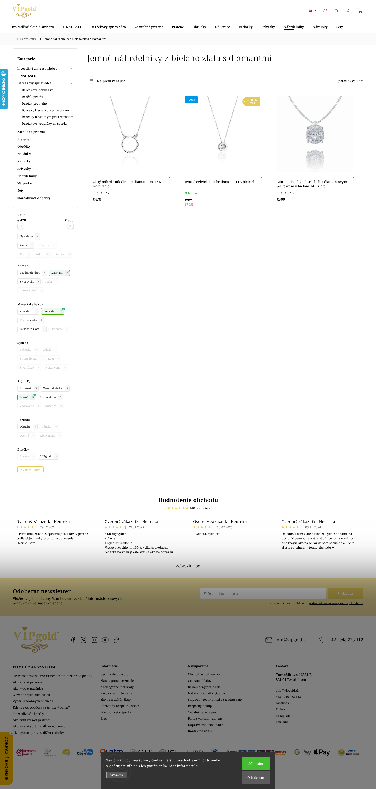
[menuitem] (33, 27)
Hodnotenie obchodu (188, 500)
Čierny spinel (31, 290)
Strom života (31, 358)
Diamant (59, 273)
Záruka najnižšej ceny (116, 693)
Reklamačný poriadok (204, 687)
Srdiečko (28, 350)
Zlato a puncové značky (118, 680)
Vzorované (29, 406)
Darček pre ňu (32, 97)
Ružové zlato (31, 320)
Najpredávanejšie (111, 81)
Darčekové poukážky (37, 90)
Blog (104, 718)
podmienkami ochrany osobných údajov (336, 603)
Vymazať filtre (30, 470)
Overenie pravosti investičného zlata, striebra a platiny (52, 676)
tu (197, 766)
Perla (51, 281)
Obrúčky (24, 146)
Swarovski (29, 281)
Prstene (23, 139)
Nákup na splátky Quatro (206, 693)
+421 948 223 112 (346, 640)
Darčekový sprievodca (34, 83)
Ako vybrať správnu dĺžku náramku (39, 726)
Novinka (47, 245)
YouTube (105, 640)
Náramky (24, 183)
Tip (25, 254)
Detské (27, 435)
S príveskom (50, 397)
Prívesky (24, 168)
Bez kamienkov (32, 273)
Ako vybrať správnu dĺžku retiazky (38, 732)
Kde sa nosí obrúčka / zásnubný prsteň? (42, 707)
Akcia (26, 245)
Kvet (53, 358)
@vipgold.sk (116, 640)
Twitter (281, 709)
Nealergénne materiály (117, 687)
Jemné (27, 397)
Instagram (94, 640)
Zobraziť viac (188, 565)
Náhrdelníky (27, 176)
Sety (20, 190)
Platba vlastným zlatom (205, 718)
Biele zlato (53, 311)
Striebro (59, 329)
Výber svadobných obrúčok (33, 701)
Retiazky (24, 161)
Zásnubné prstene (31, 132)
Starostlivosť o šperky (33, 198)
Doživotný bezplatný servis (120, 706)
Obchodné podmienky (204, 674)
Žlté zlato (29, 311)
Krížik (49, 350)
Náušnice (24, 154)
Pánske (49, 427)
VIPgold (48, 456)
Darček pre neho (34, 103)
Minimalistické (55, 388)
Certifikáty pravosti (115, 674)
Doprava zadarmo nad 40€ (207, 725)
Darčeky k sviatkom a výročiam (45, 110)
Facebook (72, 640)
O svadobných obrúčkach (31, 695)
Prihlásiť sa (345, 593)
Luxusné (28, 388)
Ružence (53, 406)
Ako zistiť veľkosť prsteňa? (32, 720)
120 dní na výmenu (202, 712)
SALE (41, 254)
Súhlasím (255, 763)
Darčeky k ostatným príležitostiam (47, 117)
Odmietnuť (255, 777)
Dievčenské (50, 435)
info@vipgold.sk (291, 640)
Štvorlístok (30, 367)
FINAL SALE (26, 76)
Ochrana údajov (200, 680)
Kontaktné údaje (200, 731)
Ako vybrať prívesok (27, 682)
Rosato (27, 456)
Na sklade (29, 236)
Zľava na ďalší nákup (116, 699)
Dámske (28, 427)
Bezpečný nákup (200, 706)
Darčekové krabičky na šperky (44, 123)
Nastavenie (116, 775)
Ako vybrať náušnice (28, 688)
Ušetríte (62, 254)
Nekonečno (55, 367)
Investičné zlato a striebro (37, 68)
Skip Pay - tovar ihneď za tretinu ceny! (216, 699)
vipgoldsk (83, 640)
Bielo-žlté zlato (32, 329)
